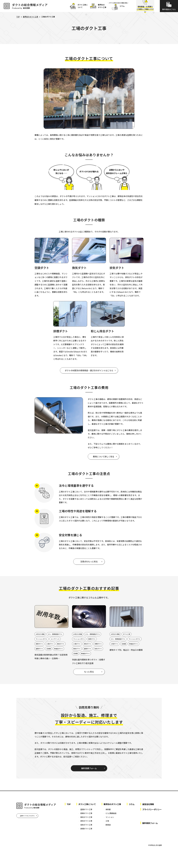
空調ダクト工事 (86, 809)
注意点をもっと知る (89, 561)
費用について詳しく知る (103, 456)
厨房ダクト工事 (86, 813)
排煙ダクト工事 (86, 828)
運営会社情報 (148, 804)
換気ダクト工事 (86, 817)
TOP (18, 17)
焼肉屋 (108, 809)
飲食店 (108, 825)
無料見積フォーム (89, 768)
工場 (107, 821)
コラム (132, 804)
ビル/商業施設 (111, 813)
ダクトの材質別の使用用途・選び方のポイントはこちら (89, 370)
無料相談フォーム (150, 823)
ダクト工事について (87, 804)
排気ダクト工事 (86, 821)
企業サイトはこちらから (27, 816)
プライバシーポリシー (152, 809)
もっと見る (89, 671)
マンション (110, 817)
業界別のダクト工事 (30, 16)
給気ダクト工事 (86, 825)
